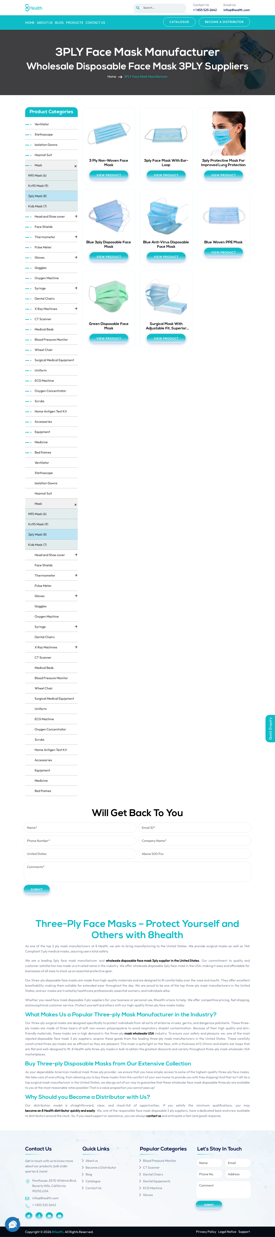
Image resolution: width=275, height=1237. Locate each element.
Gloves (39, 257)
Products (74, 23)
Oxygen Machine (47, 278)
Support (244, 1232)
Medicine (41, 442)
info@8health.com (45, 1198)
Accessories (43, 422)
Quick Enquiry (270, 728)
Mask (38, 165)
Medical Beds (44, 329)
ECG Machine (44, 380)
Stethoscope (44, 134)
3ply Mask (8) (37, 196)
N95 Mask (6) (37, 175)
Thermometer (45, 237)
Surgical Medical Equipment (54, 360)
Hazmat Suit (43, 155)
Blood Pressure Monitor (51, 339)
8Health (57, 1232)
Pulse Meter (43, 247)
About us (45, 23)
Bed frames (43, 452)
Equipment (42, 432)
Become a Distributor (224, 22)
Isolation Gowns (46, 145)
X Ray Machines (46, 309)
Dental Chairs (45, 298)
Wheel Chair (44, 350)
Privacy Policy (206, 1232)
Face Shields (44, 227)
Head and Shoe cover (50, 216)
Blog (59, 23)
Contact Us (95, 23)
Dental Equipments (156, 1181)
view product (108, 175)
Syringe (40, 288)
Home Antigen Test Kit (51, 411)
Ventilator (42, 124)
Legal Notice (227, 1232)
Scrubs (39, 401)
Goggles (41, 268)
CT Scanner (43, 319)
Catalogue (179, 22)
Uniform (41, 370)
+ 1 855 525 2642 (44, 1205)
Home (29, 23)
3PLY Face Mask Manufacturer (146, 76)
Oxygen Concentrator (50, 391)
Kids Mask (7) (37, 206)
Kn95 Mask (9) (38, 186)
